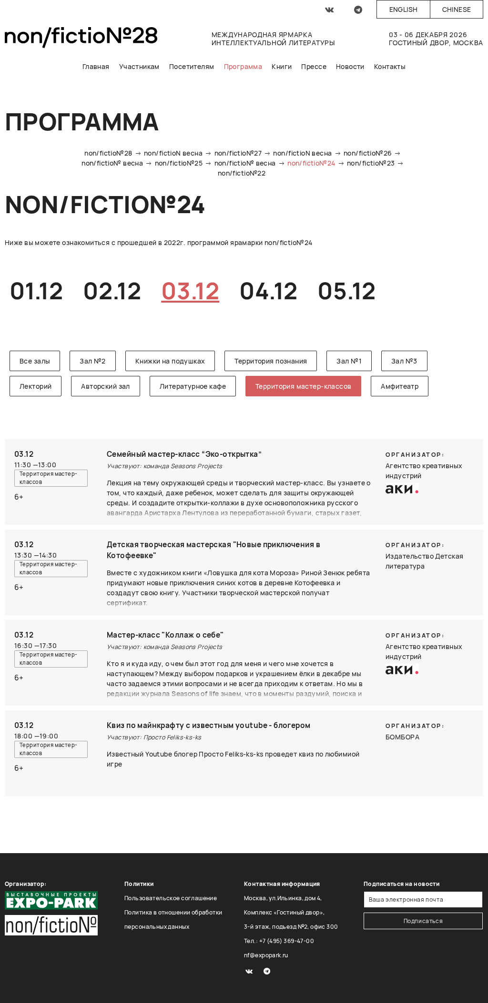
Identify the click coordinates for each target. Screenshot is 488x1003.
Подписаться (423, 921)
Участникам (139, 66)
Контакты (390, 66)
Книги (282, 66)
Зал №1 (349, 360)
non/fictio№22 (241, 172)
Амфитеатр (399, 386)
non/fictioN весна (173, 152)
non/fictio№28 (108, 152)
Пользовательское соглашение (170, 898)
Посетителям (191, 66)
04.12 (268, 290)
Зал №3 (404, 360)
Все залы (35, 360)
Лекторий (35, 386)
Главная (96, 66)
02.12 (112, 290)
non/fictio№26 (368, 152)
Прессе (313, 66)
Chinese (456, 9)
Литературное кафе (193, 386)
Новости (350, 66)
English (403, 9)
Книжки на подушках (170, 360)
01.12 (36, 290)
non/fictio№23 (371, 162)
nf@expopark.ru (266, 955)
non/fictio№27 (238, 152)
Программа (243, 66)
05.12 (346, 290)
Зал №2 (93, 360)
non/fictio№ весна (112, 162)
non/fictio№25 (179, 162)
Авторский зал (105, 386)
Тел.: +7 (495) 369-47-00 (279, 941)
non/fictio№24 (311, 162)
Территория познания (270, 360)
